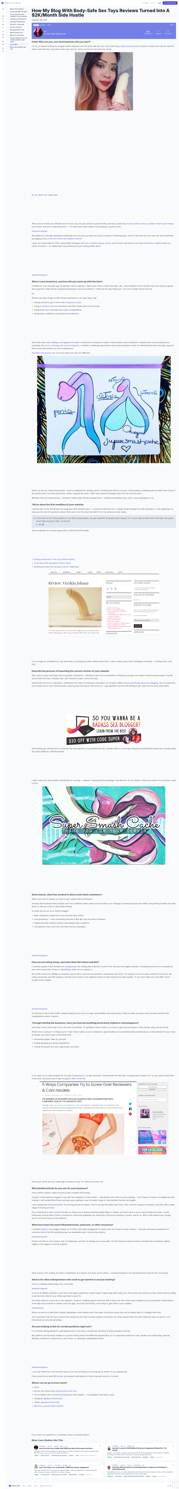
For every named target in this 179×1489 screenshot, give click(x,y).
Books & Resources (16, 32)
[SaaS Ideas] (2, 19)
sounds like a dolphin (152, 243)
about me (43, 195)
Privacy (36, 1485)
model (124, 490)
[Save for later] (100, 1445)
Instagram (69, 966)
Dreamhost (56, 1205)
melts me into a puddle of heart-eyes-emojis (153, 224)
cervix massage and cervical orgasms (62, 345)
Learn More (14, 44)
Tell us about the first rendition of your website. (18, 15)
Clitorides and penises (42, 353)
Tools (49, 25)
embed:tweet (38, 1308)
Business (42, 25)
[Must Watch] (2, 44)
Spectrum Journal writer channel (48, 1406)
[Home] (2, 9)
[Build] (2, 51)
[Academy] (2, 48)
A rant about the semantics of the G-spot (52, 563)
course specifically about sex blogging (140, 683)
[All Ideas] (2, 16)
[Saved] (2, 34)
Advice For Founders (17, 35)
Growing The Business (17, 21)
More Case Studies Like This (18, 48)
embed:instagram (40, 231)
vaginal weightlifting (72, 310)
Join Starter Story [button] (170, 3)
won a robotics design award (98, 243)
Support (29, 1485)
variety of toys (48, 306)
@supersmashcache (53, 1398)
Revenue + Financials (17, 24)
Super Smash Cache (58, 34)
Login (159, 3)
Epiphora (45, 1229)
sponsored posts (89, 974)
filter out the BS (78, 1078)
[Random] (2, 37)
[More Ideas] (2, 27)
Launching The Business (18, 19)
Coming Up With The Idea (18, 11)
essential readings (61, 1395)
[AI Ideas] (2, 24)
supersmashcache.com (66, 1391)
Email (36, 1387)
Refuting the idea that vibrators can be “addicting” (56, 567)
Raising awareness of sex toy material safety (54, 559)
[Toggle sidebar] (3, 12)
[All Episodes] (2, 41)
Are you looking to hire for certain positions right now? (18, 39)
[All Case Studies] (2, 31)
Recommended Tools (17, 30)
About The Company (16, 9)
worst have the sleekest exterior (67, 239)
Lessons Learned (15, 27)
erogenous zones (73, 302)
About (36, 25)
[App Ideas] (2, 21)
